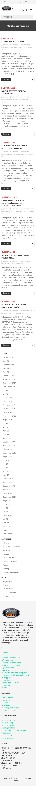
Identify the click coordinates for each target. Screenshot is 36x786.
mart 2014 (6, 475)
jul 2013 (6, 504)
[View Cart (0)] (23, 7)
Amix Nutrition (7, 698)
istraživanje (4, 47)
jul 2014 (6, 460)
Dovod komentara (10, 592)
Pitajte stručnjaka (8, 738)
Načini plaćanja (7, 723)
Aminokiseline (7, 680)
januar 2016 (7, 401)
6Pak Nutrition (7, 700)
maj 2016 (6, 394)
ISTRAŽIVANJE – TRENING (13, 42)
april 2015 (6, 431)
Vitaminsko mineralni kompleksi (14, 673)
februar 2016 (8, 398)
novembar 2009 (9, 530)
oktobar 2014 (8, 449)
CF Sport (4, 703)
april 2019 (7, 372)
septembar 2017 (9, 383)
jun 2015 (6, 423)
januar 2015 (7, 438)
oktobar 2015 (8, 412)
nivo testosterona (16, 99)
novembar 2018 (9, 379)
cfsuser (5, 45)
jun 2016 (6, 390)
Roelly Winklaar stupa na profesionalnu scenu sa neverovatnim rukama (12, 203)
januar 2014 (7, 482)
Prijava (5, 585)
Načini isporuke (7, 725)
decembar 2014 (9, 442)
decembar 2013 (9, 486)
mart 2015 (6, 435)
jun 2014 (6, 464)
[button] (31, 8)
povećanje (25, 99)
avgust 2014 (7, 457)
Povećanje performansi (10, 658)
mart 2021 (6, 361)
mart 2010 (6, 523)
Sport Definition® (8, 710)
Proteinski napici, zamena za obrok (15, 675)
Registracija (7, 581)
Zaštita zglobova (7, 660)
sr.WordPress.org (10, 596)
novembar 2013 (9, 490)
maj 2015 (6, 427)
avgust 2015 (7, 420)
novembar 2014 (9, 446)
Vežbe (20, 47)
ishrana (3, 154)
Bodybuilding (26, 45)
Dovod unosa (8, 589)
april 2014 (7, 471)
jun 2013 (6, 508)
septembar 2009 (9, 534)
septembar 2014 (9, 453)
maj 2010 (6, 519)
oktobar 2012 (8, 515)
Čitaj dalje (6, 79)
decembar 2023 (9, 357)
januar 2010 (7, 526)
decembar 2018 (9, 376)
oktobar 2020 (8, 365)
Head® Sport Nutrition (10, 708)
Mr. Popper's (6, 678)
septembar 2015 (9, 416)
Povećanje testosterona (10, 665)
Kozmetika (5, 685)
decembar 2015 (9, 405)
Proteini (4, 653)
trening (15, 47)
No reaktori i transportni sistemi (14, 670)
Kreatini (4, 655)
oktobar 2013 (8, 493)
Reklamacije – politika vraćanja (13, 730)
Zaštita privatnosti (8, 728)
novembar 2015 (9, 409)
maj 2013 (6, 512)
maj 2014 (6, 468)
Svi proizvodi (6, 733)
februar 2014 (8, 479)
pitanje (11, 47)
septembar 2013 (9, 497)
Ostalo (4, 688)
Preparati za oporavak (10, 683)
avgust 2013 (7, 501)
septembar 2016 (9, 387)
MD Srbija (15, 45)
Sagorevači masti (8, 668)
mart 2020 (7, 368)
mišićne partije (5, 99)
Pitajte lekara (6, 735)
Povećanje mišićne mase (11, 663)
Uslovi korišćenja (8, 720)
